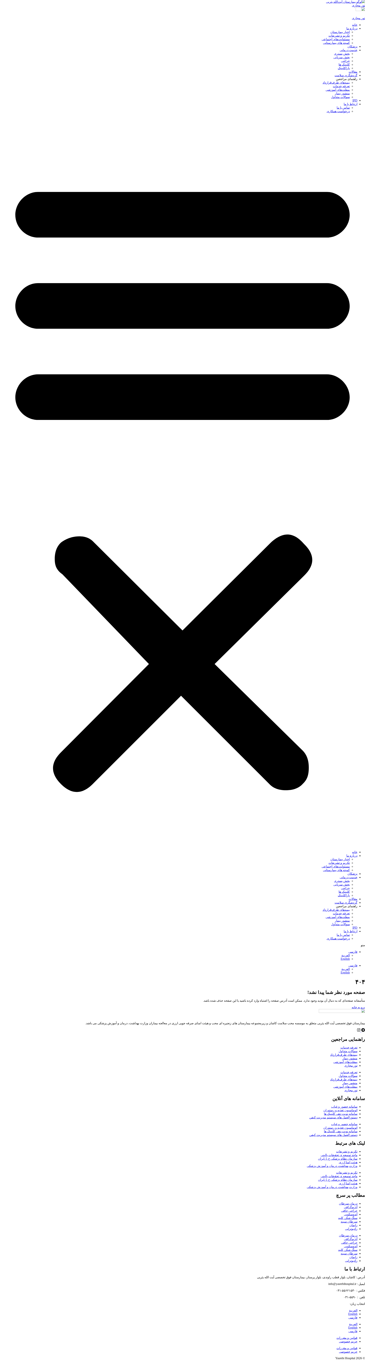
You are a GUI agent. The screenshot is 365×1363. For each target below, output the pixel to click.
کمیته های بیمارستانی (336, 42)
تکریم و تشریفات (339, 35)
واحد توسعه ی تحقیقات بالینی (339, 1155)
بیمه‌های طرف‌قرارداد (336, 82)
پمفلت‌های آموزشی (338, 89)
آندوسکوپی (350, 1214)
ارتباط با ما (350, 104)
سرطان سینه (349, 1221)
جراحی (345, 61)
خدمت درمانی (348, 50)
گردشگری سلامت (346, 75)
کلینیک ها (344, 64)
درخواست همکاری (338, 111)
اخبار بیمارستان (340, 32)
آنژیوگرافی (350, 1207)
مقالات (353, 71)
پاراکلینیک (344, 68)
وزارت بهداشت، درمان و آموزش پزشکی (332, 1165)
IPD (354, 100)
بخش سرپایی (341, 57)
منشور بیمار (342, 93)
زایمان (353, 1225)
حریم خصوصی (348, 1341)
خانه (354, 24)
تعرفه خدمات (341, 86)
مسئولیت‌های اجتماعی (336, 39)
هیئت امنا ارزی (348, 1162)
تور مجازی (350, 1065)
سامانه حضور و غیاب (344, 1106)
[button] (182, 481)
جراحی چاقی (349, 1210)
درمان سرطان (348, 1203)
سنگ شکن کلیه (347, 1218)
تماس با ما (343, 107)
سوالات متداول (340, 97)
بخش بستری (342, 53)
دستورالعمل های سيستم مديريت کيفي (333, 1117)
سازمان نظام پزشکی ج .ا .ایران (337, 1158)
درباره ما (351, 28)
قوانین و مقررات (346, 1337)
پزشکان (352, 46)
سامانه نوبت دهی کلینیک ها (340, 1113)
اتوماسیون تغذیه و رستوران (340, 1110)
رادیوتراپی (351, 1228)
